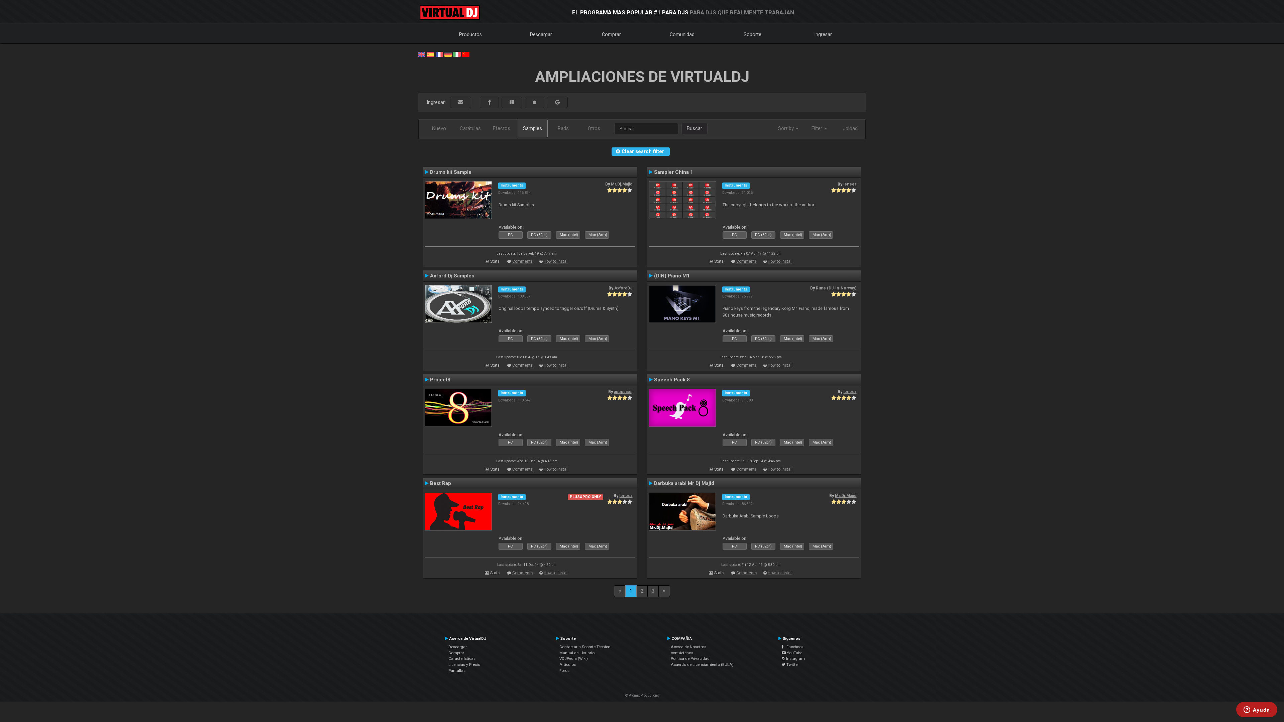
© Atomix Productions (642, 695)
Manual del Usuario (577, 652)
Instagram (795, 658)
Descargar (541, 34)
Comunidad (682, 34)
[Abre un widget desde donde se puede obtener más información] (1256, 710)
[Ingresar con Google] (557, 102)
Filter (818, 128)
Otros (594, 128)
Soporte (752, 34)
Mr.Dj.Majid (621, 184)
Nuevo (439, 128)
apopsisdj (623, 391)
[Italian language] (456, 54)
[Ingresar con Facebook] (489, 102)
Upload (850, 128)
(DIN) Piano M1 (672, 276)
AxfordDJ (623, 288)
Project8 (440, 380)
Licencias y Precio (464, 664)
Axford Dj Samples (452, 276)
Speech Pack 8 (672, 380)
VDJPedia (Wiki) (573, 658)
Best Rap (440, 483)
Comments (522, 261)
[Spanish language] (430, 54)
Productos (470, 34)
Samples (532, 128)
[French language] (439, 54)
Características (461, 658)
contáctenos (682, 652)
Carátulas (470, 128)
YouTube (794, 652)
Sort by (786, 128)
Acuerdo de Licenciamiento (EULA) (702, 664)
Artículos (567, 664)
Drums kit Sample (450, 172)
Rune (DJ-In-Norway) (836, 288)
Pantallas (456, 670)
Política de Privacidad (690, 658)
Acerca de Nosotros (688, 646)
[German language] (448, 54)
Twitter (792, 664)
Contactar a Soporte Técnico (584, 646)
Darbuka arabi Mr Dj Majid (684, 483)
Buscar (694, 128)
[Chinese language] (465, 54)
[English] (421, 54)
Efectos (501, 128)
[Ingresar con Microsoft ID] (512, 102)
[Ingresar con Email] (460, 102)
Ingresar (823, 34)
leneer (849, 184)
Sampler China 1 (673, 172)
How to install (556, 261)
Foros (564, 670)
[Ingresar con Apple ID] (534, 102)
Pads (563, 128)
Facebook (793, 646)
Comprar (611, 34)
